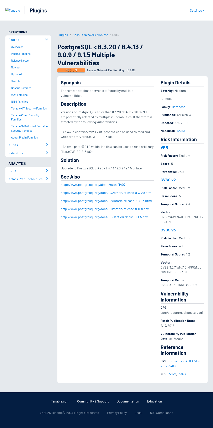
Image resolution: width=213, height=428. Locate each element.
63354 (181, 131)
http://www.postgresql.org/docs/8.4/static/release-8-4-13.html (106, 201)
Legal (138, 413)
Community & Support (93, 401)
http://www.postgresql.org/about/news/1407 (93, 184)
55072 (171, 374)
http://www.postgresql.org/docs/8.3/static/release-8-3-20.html (106, 193)
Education (154, 401)
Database (178, 107)
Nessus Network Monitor (90, 35)
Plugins (38, 10)
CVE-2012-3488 (179, 361)
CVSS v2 (168, 179)
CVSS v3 (168, 229)
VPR (164, 147)
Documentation (128, 401)
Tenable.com (60, 401)
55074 (182, 374)
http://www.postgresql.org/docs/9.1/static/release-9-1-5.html (105, 217)
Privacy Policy (117, 413)
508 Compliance (161, 413)
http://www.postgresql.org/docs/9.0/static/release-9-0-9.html (105, 209)
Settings (196, 10)
